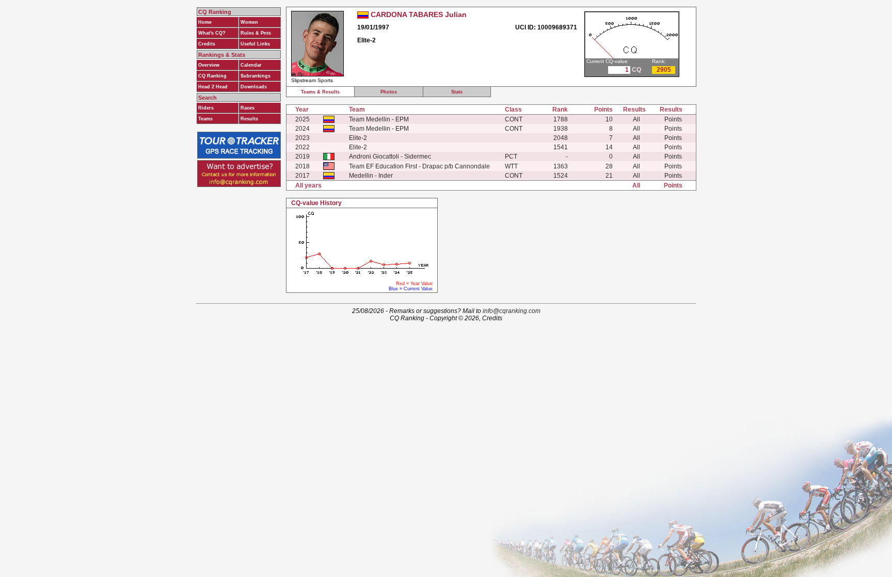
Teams (205, 118)
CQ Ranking (212, 76)
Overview (208, 65)
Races (247, 108)
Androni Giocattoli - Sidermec (390, 156)
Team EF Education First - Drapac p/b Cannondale (419, 166)
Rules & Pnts (256, 33)
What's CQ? (212, 33)
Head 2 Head (213, 86)
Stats (457, 92)
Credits (206, 43)
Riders (206, 108)
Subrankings (255, 76)
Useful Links (255, 43)
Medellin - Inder (371, 175)
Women (249, 22)
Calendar (251, 65)
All (636, 119)
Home (205, 22)
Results (249, 118)
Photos (388, 92)
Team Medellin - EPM (379, 119)
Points (673, 119)
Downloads (254, 86)
